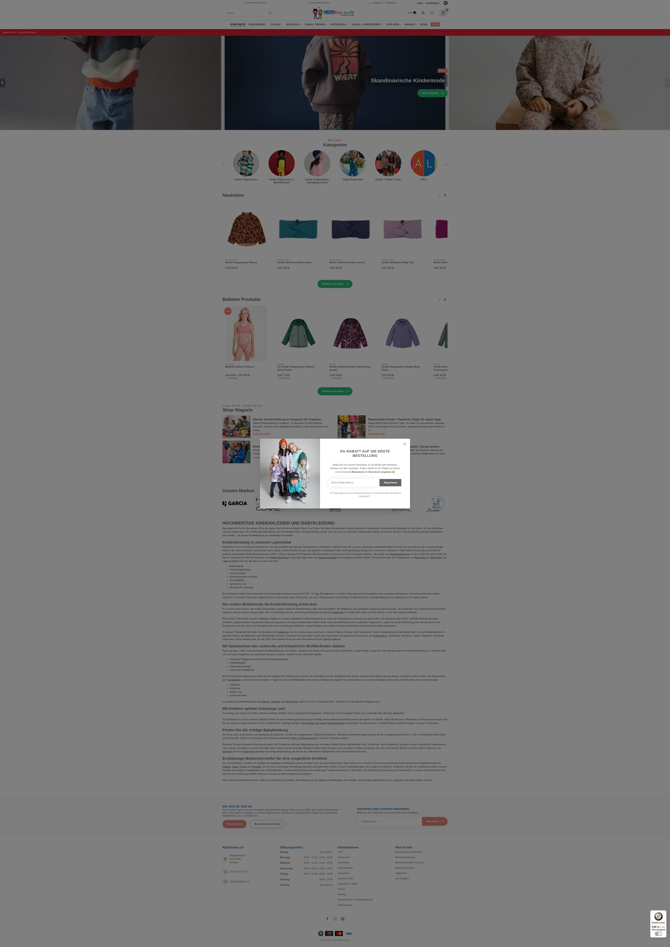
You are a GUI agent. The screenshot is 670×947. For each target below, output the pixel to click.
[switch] (658, 934)
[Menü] (664, 912)
